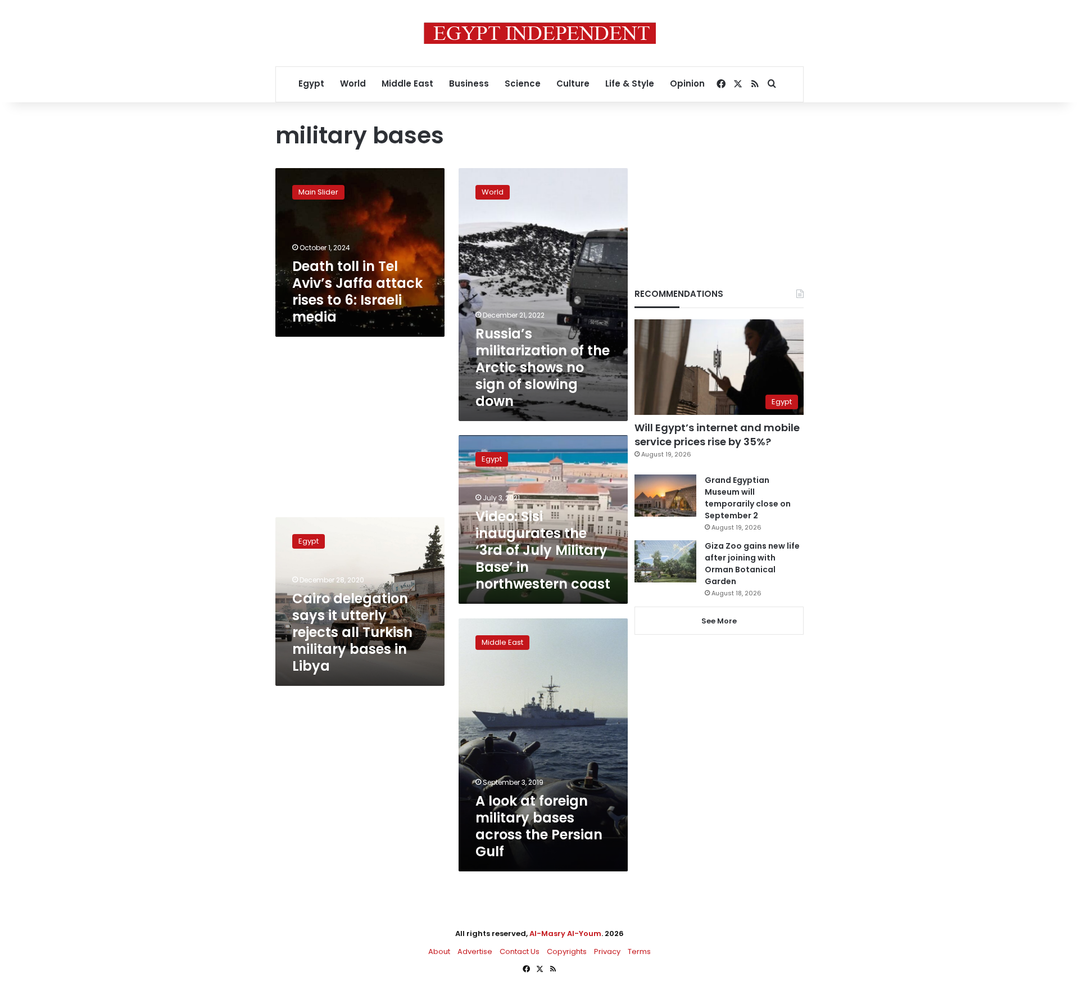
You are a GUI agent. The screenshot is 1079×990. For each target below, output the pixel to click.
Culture (573, 83)
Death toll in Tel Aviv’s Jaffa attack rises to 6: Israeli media (357, 291)
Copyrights (567, 951)
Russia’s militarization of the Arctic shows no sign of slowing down (542, 367)
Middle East (407, 83)
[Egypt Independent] (540, 33)
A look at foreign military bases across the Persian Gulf (538, 826)
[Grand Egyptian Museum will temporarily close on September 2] (665, 495)
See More (719, 621)
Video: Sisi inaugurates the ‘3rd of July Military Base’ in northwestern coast (542, 550)
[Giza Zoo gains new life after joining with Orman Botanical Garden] (665, 561)
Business (469, 83)
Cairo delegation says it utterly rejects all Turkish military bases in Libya (352, 632)
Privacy (607, 951)
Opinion (687, 83)
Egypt (311, 83)
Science (523, 83)
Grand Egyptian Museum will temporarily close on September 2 (748, 497)
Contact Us (520, 951)
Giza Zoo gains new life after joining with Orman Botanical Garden (752, 563)
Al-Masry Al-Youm (565, 933)
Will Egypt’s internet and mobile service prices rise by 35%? (717, 435)
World (353, 83)
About (439, 951)
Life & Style (629, 83)
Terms (639, 951)
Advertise (474, 951)
